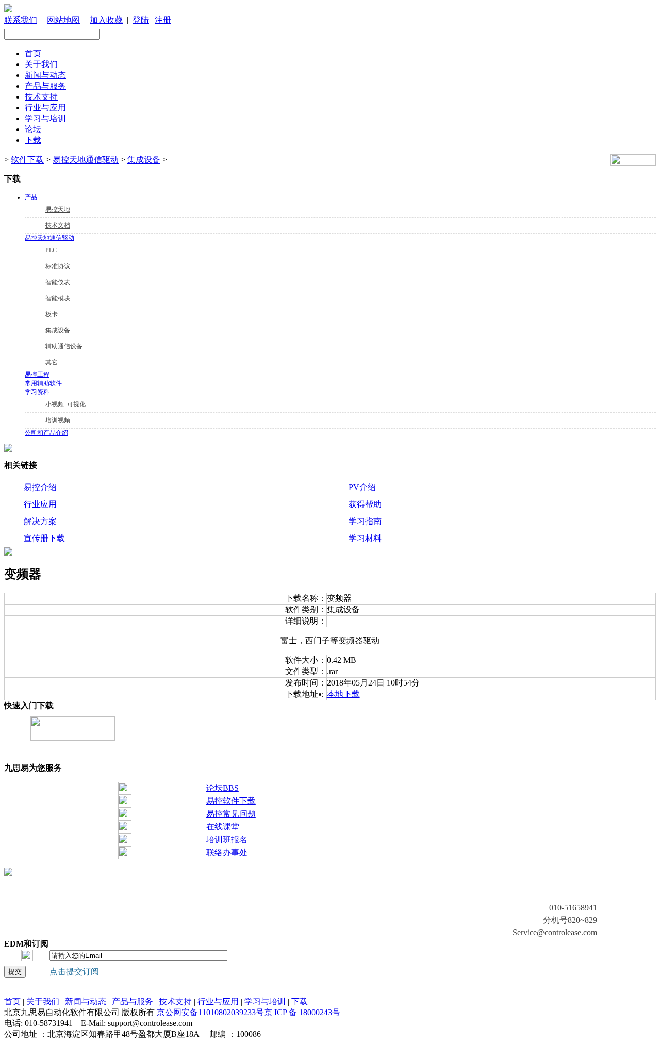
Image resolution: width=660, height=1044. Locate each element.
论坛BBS (222, 788)
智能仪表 (57, 282)
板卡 (51, 314)
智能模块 (57, 298)
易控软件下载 (231, 800)
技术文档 (57, 225)
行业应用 (40, 504)
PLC (51, 250)
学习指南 (365, 521)
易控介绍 (40, 487)
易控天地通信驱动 (86, 159)
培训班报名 (227, 839)
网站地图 (63, 19)
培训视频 (57, 420)
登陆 (141, 19)
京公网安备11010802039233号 (210, 1012)
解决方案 (40, 521)
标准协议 (57, 266)
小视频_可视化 (65, 404)
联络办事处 (227, 852)
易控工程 (37, 374)
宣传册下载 (44, 538)
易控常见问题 (231, 813)
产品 (31, 197)
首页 (33, 53)
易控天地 (57, 209)
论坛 (33, 129)
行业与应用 (45, 107)
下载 (33, 140)
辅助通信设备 (63, 346)
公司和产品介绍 (46, 432)
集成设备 (143, 159)
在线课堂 (222, 826)
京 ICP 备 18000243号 (302, 1012)
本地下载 (343, 694)
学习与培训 (45, 118)
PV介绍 (362, 487)
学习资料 (37, 392)
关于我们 (41, 64)
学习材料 (365, 538)
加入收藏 (106, 19)
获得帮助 (365, 504)
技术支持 (41, 96)
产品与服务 (45, 85)
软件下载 (27, 159)
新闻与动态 (45, 75)
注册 (163, 19)
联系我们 (20, 19)
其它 (51, 362)
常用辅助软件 (43, 383)
